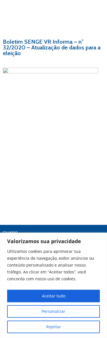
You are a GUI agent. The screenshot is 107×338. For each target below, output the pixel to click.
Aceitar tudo (53, 296)
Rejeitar (53, 326)
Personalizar (53, 311)
